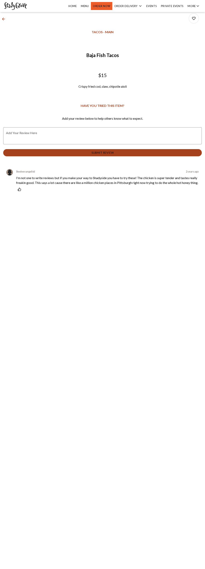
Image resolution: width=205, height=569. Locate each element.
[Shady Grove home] (21, 6)
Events (151, 6)
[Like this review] (20, 189)
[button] (128, 6)
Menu (85, 6)
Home (72, 6)
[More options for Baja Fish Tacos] (194, 18)
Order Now (101, 6)
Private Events (172, 6)
